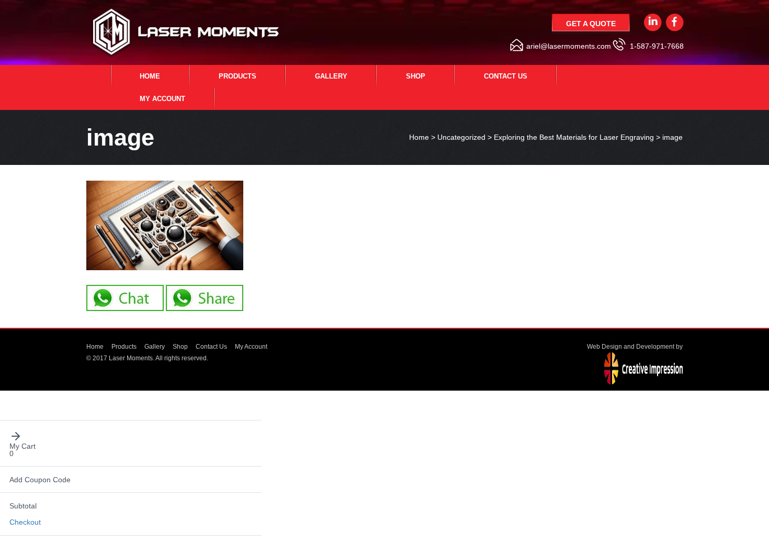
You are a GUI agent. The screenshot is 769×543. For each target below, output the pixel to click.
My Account (162, 99)
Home (150, 76)
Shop (415, 76)
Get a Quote (591, 23)
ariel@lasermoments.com (568, 46)
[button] (131, 436)
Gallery (331, 76)
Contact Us (505, 76)
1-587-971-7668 (657, 46)
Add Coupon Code (40, 479)
